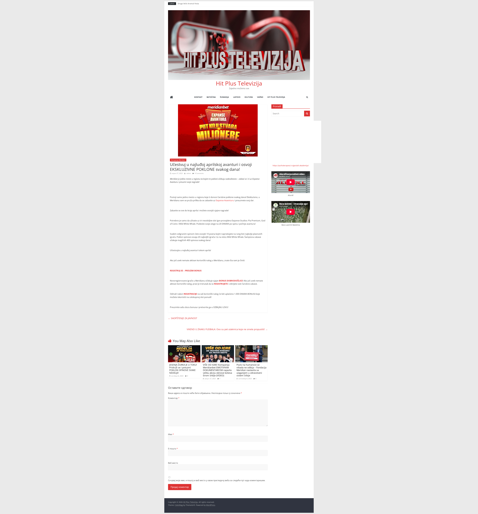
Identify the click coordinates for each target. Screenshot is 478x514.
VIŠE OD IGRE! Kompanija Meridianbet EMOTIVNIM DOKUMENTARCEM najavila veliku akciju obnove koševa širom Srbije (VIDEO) (217, 370)
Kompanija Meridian (178, 160)
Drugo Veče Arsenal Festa (188, 3)
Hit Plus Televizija (239, 83)
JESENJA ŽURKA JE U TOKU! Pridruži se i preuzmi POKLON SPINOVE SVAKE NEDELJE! (183, 368)
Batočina (211, 97)
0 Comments (199, 173)
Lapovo (236, 97)
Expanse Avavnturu (225, 200)
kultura (249, 97)
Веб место (173, 463)
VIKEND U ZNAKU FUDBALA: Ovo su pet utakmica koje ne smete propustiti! (227, 329)
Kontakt (198, 97)
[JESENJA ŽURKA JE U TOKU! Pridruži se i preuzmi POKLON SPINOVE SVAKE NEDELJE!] (184, 346)
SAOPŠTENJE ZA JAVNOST (182, 318)
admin (188, 173)
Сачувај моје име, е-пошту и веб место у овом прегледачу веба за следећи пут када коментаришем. (216, 480)
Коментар (173, 398)
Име (171, 434)
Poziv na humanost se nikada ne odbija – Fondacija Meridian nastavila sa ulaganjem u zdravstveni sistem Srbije (251, 370)
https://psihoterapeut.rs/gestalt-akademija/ (291, 165)
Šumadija (224, 97)
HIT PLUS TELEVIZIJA (276, 97)
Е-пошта (173, 448)
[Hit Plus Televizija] (171, 97)
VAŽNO (260, 97)
